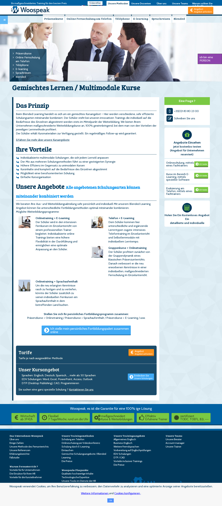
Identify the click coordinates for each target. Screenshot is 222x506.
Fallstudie (14, 457)
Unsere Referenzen (20, 450)
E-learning (140, 18)
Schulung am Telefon (73, 439)
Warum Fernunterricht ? (24, 466)
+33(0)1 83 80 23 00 (186, 111)
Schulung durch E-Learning (75, 446)
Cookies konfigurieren (127, 493)
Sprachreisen (161, 18)
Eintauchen (67, 450)
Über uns (161, 3)
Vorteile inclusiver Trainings (128, 461)
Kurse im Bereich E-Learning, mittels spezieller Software (178, 176)
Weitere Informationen (95, 493)
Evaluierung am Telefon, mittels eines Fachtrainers (179, 191)
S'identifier (95, 3)
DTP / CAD (119, 457)
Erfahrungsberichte (19, 453)
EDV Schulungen (122, 453)
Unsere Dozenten (141, 3)
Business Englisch (123, 443)
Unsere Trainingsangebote (129, 435)
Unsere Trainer (173, 446)
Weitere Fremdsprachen (126, 446)
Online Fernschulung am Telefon (89, 18)
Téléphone (122, 18)
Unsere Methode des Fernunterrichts (29, 446)
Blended (179, 18)
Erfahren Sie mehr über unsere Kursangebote (43, 139)
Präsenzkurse (53, 18)
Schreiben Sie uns (184, 118)
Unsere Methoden (118, 3)
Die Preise (67, 461)
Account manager (175, 443)
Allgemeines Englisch (125, 439)
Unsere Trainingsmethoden (78, 435)
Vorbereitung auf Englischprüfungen (132, 450)
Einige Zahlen (17, 443)
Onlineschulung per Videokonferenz (81, 443)
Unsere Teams (180, 3)
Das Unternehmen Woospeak (26, 435)
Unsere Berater (174, 439)
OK (110, 500)
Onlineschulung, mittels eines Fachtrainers (180, 164)
